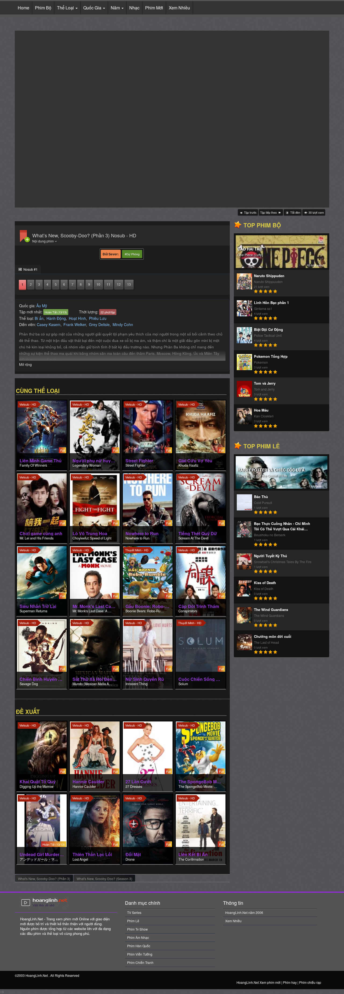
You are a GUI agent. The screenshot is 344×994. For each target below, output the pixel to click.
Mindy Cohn (123, 324)
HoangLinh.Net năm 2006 (244, 912)
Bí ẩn (39, 318)
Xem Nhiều (179, 8)
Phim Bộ (43, 8)
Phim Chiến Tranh (140, 962)
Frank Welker (74, 324)
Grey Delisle (99, 324)
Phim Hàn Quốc (138, 945)
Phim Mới (154, 8)
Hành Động (56, 318)
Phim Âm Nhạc (138, 937)
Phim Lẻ (133, 920)
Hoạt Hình (77, 318)
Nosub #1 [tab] (30, 269)
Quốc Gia (92, 8)
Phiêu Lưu (97, 318)
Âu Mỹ (41, 305)
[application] (172, 119)
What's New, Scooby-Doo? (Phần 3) (44, 878)
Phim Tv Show (137, 929)
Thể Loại (66, 8)
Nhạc (134, 8)
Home (23, 8)
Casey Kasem (48, 324)
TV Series (134, 912)
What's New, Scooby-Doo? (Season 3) (104, 878)
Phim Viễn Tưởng (139, 954)
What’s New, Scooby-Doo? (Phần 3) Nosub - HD (84, 235)
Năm (116, 8)
